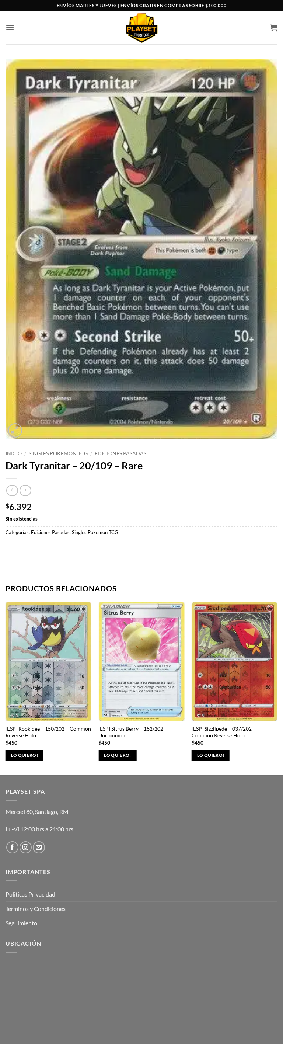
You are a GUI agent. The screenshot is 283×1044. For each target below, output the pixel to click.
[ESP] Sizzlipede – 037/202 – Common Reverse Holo (224, 732)
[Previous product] (25, 490)
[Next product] (12, 490)
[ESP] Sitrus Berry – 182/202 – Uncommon (132, 732)
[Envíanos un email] (39, 847)
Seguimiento (21, 922)
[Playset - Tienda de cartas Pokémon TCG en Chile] (142, 28)
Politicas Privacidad (30, 894)
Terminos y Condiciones (36, 908)
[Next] (277, 688)
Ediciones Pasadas (120, 453)
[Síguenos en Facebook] (12, 847)
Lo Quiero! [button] (24, 755)
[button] (10, 27)
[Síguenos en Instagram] (26, 847)
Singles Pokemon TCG (58, 453)
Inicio (14, 453)
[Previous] (5, 688)
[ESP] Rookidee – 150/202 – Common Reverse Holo (48, 732)
